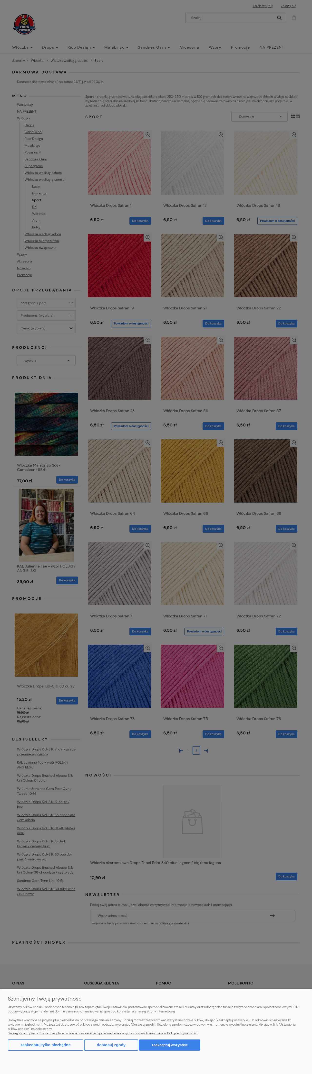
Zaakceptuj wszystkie (170, 1045)
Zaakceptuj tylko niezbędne (45, 1045)
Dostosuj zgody (111, 1045)
